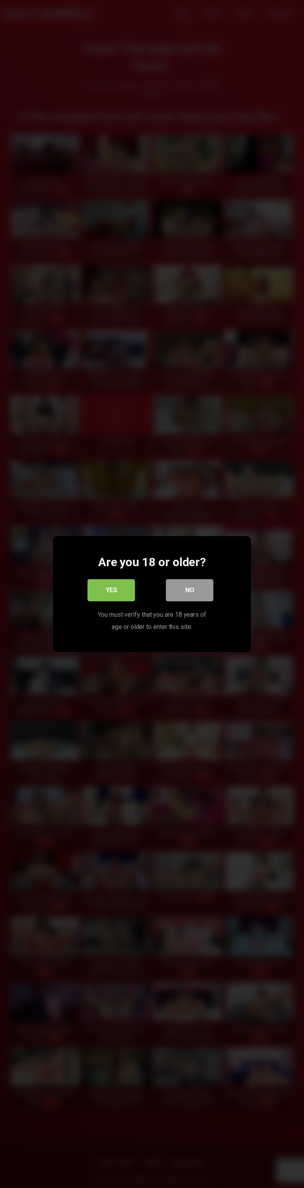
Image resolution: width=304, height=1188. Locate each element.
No (189, 590)
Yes (111, 590)
